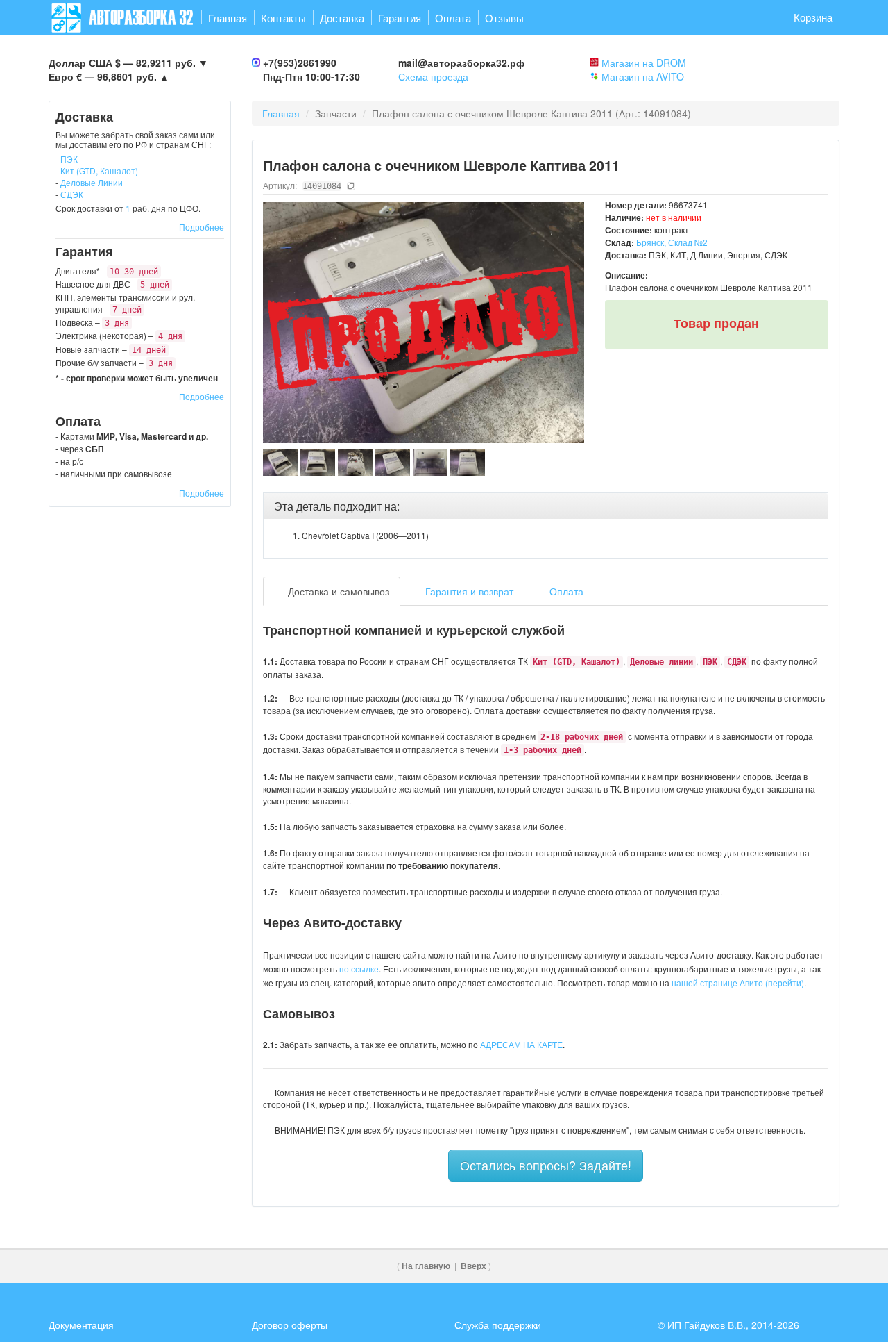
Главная (227, 17)
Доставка (342, 17)
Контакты (283, 17)
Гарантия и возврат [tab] (467, 591)
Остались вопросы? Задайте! (545, 1165)
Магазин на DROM (643, 62)
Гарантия (399, 17)
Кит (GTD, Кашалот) (99, 170)
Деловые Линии (91, 182)
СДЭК (71, 194)
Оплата (453, 17)
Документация (81, 1325)
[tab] (546, 506)
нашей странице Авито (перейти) (738, 982)
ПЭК (69, 159)
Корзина (813, 17)
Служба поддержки (497, 1325)
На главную (426, 1266)
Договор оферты (289, 1325)
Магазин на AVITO (642, 76)
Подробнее (201, 227)
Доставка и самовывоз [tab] (337, 591)
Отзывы (504, 17)
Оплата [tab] (565, 591)
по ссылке (359, 969)
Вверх (473, 1266)
